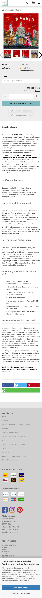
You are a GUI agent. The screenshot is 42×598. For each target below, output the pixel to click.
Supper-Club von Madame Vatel (14, 456)
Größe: (4, 76)
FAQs (4, 448)
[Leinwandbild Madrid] (21, 31)
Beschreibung (9, 127)
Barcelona (6, 371)
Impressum (6, 452)
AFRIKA (4, 547)
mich (4, 416)
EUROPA (5, 554)
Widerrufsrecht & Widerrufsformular (15, 436)
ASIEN (4, 549)
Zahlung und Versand (10, 432)
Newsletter (6, 420)
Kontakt (5, 428)
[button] (5, 96)
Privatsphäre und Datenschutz (13, 444)
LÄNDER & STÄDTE (9, 545)
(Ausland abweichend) (27, 70)
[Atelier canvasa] (4, 3)
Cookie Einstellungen (10, 460)
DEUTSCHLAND (8, 556)
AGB (3, 440)
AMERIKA (5, 552)
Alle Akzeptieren (21, 587)
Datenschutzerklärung (10, 583)
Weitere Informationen (21, 593)
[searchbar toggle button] (27, 3)
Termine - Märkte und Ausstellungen (16, 424)
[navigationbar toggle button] (39, 3)
